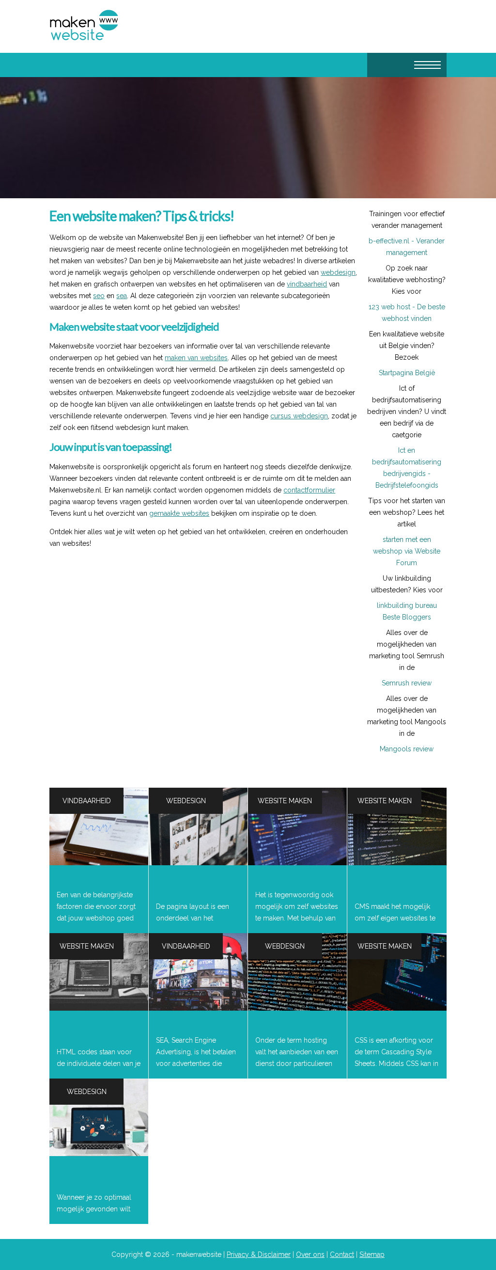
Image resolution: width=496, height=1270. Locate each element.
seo (99, 296)
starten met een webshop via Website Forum (406, 551)
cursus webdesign (299, 416)
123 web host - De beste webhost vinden (407, 312)
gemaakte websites (179, 513)
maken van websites (196, 358)
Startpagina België (407, 373)
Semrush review (407, 683)
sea (121, 296)
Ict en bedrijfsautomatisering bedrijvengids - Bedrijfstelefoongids (406, 467)
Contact (342, 1254)
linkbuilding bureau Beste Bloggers (407, 611)
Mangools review (407, 749)
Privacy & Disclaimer (259, 1254)
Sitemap (372, 1254)
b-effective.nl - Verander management (407, 246)
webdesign (338, 272)
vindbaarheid (307, 284)
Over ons (310, 1254)
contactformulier (309, 490)
